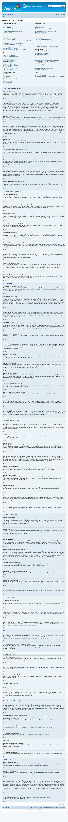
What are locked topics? (8, 82)
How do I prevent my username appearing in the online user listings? (17, 40)
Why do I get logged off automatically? (10, 33)
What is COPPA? (6, 26)
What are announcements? (8, 80)
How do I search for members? (41, 54)
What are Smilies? (6, 76)
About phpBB (38, 765)
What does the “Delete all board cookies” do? (12, 35)
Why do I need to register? (8, 24)
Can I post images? (7, 77)
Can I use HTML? (6, 74)
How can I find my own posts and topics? (43, 55)
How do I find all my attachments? (41, 69)
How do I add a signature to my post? (10, 56)
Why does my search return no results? (43, 52)
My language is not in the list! (9, 44)
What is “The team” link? (39, 33)
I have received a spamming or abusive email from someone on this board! (50, 40)
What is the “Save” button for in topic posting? (12, 66)
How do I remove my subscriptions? (42, 64)
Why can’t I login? (6, 29)
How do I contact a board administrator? (43, 77)
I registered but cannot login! (9, 28)
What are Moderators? (39, 26)
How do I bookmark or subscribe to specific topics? (45, 61)
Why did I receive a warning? (9, 64)
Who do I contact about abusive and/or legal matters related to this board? (49, 76)
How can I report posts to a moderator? (11, 65)
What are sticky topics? (8, 81)
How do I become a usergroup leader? (42, 29)
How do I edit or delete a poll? (9, 60)
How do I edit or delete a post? (9, 55)
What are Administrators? (40, 24)
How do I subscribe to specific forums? (42, 62)
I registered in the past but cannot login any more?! (13, 31)
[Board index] (13, 7)
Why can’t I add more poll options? (10, 59)
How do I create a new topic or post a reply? (12, 54)
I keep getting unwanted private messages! (43, 39)
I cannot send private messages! (41, 38)
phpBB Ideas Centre (7, 774)
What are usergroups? (39, 27)
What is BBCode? (6, 73)
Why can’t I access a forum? (9, 61)
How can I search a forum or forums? (42, 50)
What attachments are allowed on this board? (44, 68)
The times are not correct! (8, 42)
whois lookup (35, 782)
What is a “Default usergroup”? (41, 32)
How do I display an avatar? (8, 47)
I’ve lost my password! (7, 32)
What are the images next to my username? (12, 45)
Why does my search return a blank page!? (43, 53)
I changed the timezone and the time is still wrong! (13, 43)
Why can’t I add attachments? (9, 62)
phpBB (21, 236)
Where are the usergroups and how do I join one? (44, 28)
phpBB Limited (40, 763)
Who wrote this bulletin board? (41, 74)
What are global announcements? (10, 78)
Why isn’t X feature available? (40, 75)
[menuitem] (11, 14)
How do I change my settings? (9, 39)
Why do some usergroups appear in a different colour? (45, 31)
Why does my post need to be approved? (11, 68)
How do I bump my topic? (8, 69)
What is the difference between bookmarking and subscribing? (47, 60)
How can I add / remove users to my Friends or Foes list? (46, 46)
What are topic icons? (7, 83)
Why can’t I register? (7, 27)
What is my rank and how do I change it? (11, 48)
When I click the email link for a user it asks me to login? (14, 49)
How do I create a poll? (7, 57)
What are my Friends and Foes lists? (42, 45)
